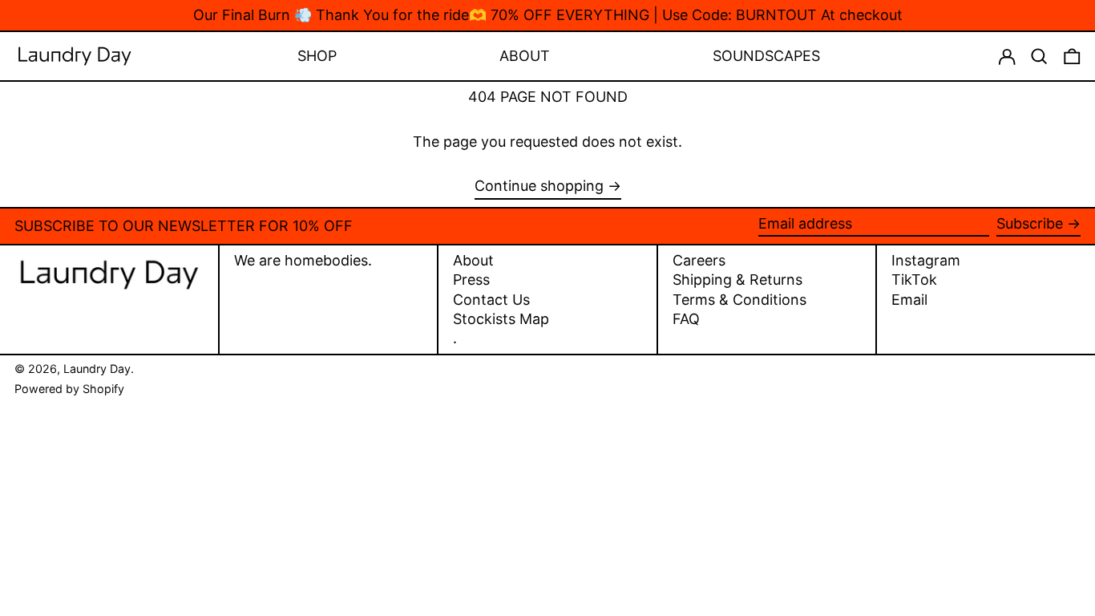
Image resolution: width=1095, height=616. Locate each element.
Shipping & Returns (737, 279)
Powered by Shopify (69, 388)
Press (471, 279)
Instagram (925, 261)
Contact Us (491, 299)
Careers (699, 260)
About (473, 260)
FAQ (686, 318)
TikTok (914, 280)
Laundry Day (97, 368)
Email (909, 300)
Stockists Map (501, 318)
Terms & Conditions (739, 299)
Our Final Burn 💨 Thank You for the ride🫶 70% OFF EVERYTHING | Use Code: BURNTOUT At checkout (548, 14)
